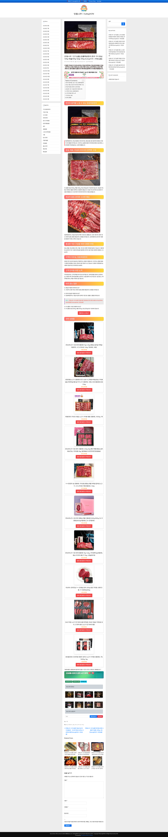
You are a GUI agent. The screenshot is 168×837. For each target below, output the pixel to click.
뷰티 (44, 126)
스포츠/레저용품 (46, 132)
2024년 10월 (46, 76)
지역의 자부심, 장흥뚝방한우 (72, 91)
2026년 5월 (46, 34)
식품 (67, 721)
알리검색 (100, 716)
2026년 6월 (46, 31)
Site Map (99, 1)
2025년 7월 (46, 51)
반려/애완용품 (46, 123)
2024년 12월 (46, 70)
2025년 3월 (46, 62)
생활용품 (45, 129)
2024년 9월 (46, 79)
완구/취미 (45, 137)
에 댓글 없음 (90, 61)
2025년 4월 (46, 59)
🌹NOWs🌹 (85, 1)
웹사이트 (66, 813)
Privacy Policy (92, 1)
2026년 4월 (46, 37)
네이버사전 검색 (76, 681)
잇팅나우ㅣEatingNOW (84, 14)
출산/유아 (45, 146)
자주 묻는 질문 (69, 95)
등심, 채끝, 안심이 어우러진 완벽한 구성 (75, 84)
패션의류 (45, 149)
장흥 (73, 724)
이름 (65, 800)
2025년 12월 (46, 48)
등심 (67, 724)
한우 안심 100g (80, 724)
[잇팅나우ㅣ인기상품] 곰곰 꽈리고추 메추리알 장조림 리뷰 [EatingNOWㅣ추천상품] (117, 67)
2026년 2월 (46, 42)
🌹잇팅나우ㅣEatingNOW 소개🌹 (74, 1)
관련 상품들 (68, 97)
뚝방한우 (70, 724)
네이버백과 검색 (69, 681)
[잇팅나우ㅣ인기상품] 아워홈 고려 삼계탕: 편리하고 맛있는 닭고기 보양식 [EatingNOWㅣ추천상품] (117, 60)
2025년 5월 (46, 56)
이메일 (66, 807)
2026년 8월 (46, 25)
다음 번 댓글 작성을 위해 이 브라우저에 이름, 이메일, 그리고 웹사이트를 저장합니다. (84, 821)
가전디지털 (45, 112)
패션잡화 (45, 151)
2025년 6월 (46, 53)
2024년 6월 (46, 87)
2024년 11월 (46, 73)
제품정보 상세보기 (84, 313)
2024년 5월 (46, 90)
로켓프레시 (45, 117)
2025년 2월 (46, 65)
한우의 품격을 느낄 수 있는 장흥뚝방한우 (75, 82)
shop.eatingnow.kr (81, 61)
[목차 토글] (82, 81)
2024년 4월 (46, 93)
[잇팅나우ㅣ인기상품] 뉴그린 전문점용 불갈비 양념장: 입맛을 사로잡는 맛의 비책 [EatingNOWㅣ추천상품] (117, 36)
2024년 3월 (46, 96)
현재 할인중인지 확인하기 (84, 353)
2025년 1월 (46, 68)
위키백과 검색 (83, 681)
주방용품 (45, 143)
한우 (76, 724)
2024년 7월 (46, 85)
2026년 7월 (46, 28)
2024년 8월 (46, 82)
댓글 (65, 780)
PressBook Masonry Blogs (87, 835)
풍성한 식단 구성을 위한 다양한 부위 (74, 89)
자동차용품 (45, 140)
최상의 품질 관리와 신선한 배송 (73, 86)
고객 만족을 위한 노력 (71, 93)
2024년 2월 (46, 99)
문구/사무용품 (46, 120)
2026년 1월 (46, 45)
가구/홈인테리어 (46, 109)
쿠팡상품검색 (93, 716)
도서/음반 (45, 115)
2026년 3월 (46, 39)
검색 (110, 21)
